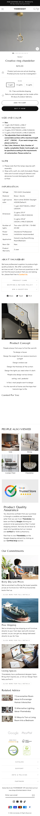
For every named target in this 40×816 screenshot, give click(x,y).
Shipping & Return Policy (20, 285)
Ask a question (20, 289)
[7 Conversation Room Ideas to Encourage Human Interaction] (7, 698)
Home (19, 57)
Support (19, 768)
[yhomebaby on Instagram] (14, 801)
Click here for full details (16, 594)
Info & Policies (19, 775)
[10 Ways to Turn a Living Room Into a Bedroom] (7, 719)
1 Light (10, 85)
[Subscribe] (33, 795)
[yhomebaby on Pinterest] (21, 801)
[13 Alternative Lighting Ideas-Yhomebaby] (7, 710)
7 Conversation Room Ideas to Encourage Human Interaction (23, 699)
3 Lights (19, 85)
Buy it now (20, 108)
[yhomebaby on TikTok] (25, 801)
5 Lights (29, 85)
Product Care (20, 280)
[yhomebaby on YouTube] (17, 801)
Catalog (19, 762)
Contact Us (23, 274)
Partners (19, 781)
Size (20, 81)
